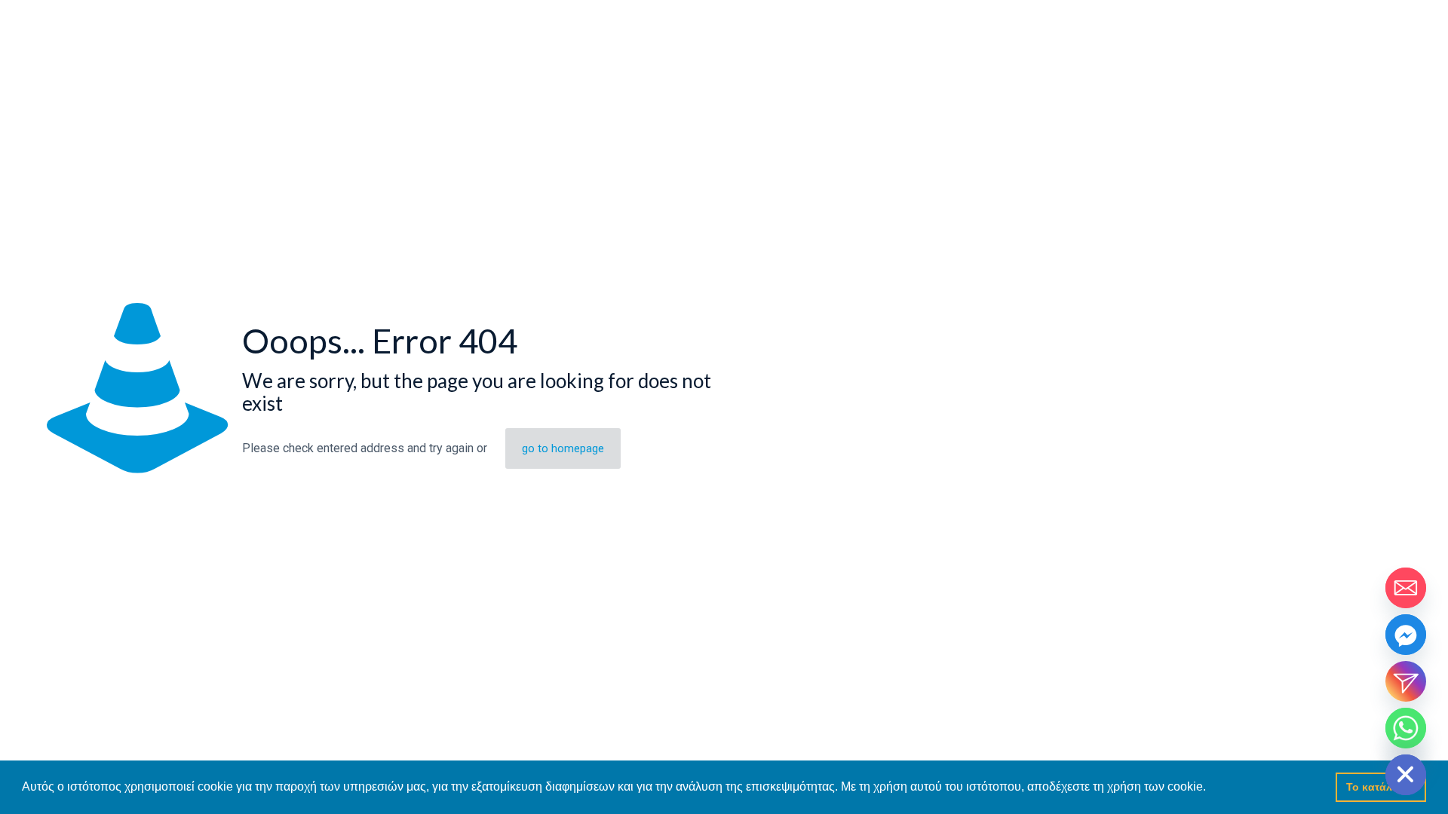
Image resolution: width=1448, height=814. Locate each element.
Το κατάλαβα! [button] (1381, 787)
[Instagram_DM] (1405, 681)
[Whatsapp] (1405, 728)
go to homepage (563, 448)
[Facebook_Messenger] (1405, 634)
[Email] (1405, 588)
